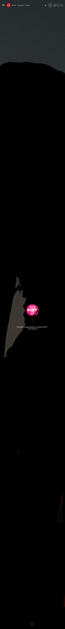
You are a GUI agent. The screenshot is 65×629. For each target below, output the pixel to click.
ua (54, 5)
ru (58, 5)
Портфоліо (21, 5)
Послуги (27, 5)
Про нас (14, 5)
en (61, 5)
